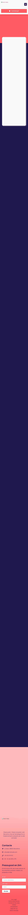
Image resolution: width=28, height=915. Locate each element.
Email (3, 877)
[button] (25, 4)
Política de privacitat (14, 901)
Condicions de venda (14, 903)
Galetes (14, 904)
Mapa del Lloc (14, 908)
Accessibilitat (14, 906)
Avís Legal (14, 899)
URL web (5, 883)
